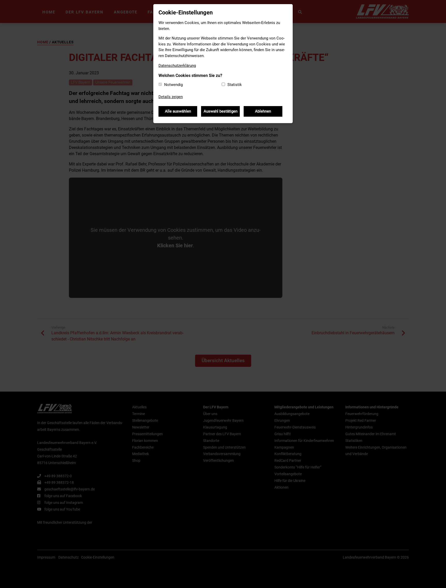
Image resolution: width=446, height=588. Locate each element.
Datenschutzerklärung (177, 65)
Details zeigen (170, 96)
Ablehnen (263, 111)
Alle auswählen (178, 111)
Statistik (234, 84)
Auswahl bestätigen (220, 111)
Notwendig (173, 84)
